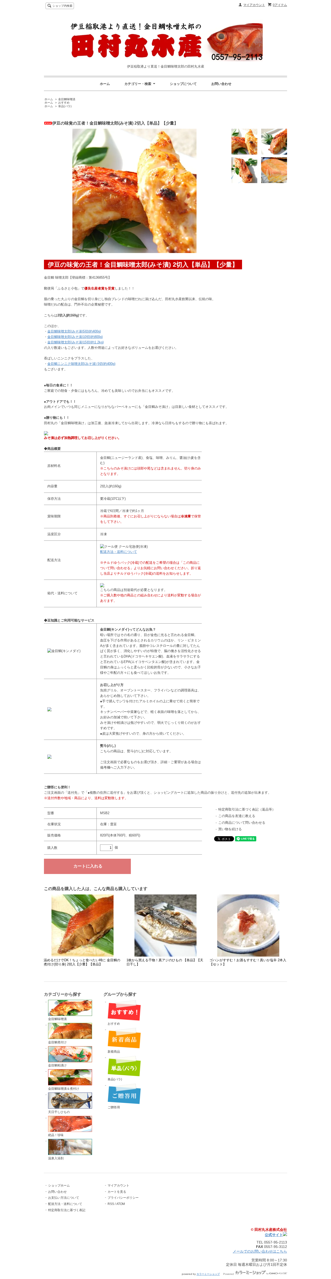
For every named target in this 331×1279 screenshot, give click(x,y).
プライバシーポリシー (123, 1197)
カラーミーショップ (208, 1274)
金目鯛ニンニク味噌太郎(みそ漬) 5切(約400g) (81, 364)
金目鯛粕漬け (57, 1065)
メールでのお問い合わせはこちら (260, 1251)
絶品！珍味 (56, 1135)
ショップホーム (59, 1185)
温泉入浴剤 (56, 1158)
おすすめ (64, 102)
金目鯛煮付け (57, 1042)
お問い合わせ (221, 84)
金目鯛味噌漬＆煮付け (63, 1088)
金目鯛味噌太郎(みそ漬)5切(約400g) (74, 331)
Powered (229, 1274)
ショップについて (183, 84)
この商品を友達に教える (236, 816)
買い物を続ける (230, 829)
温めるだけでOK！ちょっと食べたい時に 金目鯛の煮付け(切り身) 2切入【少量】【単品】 (82, 962)
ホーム (105, 84)
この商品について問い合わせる (241, 823)
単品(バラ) (65, 106)
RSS (111, 1204)
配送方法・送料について (118, 552)
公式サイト (274, 1235)
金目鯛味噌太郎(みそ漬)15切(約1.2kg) (75, 342)
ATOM (120, 1204)
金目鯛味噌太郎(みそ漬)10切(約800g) (75, 337)
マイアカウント (254, 5)
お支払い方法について (63, 1197)
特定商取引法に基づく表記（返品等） (246, 809)
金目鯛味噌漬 (66, 99)
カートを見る (117, 1192)
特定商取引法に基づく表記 (66, 1210)
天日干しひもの (59, 1112)
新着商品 (114, 1051)
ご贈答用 (114, 1107)
